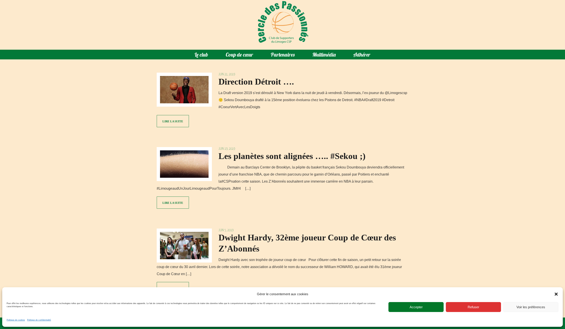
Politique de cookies (16, 320)
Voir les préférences (530, 307)
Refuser (473, 307)
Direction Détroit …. (256, 81)
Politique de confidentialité (39, 320)
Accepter (416, 307)
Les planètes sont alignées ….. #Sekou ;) (291, 156)
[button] (556, 294)
